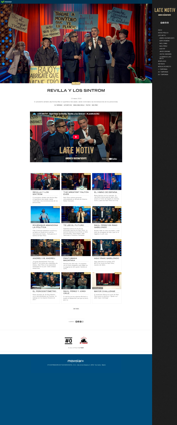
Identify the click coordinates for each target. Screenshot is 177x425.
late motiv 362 (68, 105)
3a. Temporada (163, 74)
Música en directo (164, 66)
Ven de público (163, 33)
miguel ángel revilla (78, 105)
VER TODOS (76, 308)
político (88, 105)
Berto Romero (164, 41)
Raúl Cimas (163, 43)
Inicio (160, 30)
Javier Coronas (164, 51)
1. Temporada (162, 69)
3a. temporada (58, 105)
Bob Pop (162, 49)
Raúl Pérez (163, 46)
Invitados (161, 64)
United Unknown (165, 54)
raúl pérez (95, 105)
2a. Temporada (163, 72)
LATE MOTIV (162, 35)
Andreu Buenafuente (166, 38)
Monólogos (162, 61)
